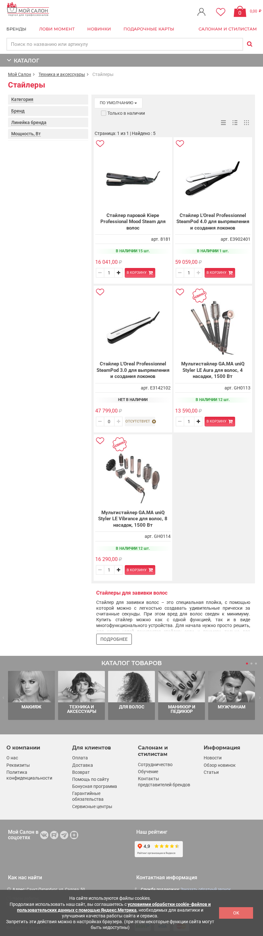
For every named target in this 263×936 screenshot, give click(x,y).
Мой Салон (19, 74)
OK (236, 912)
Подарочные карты (148, 28)
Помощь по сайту (90, 779)
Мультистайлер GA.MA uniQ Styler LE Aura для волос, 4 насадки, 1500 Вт (212, 370)
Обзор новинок (220, 765)
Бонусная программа (94, 786)
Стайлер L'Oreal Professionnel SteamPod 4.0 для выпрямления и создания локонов (212, 222)
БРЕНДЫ (16, 28)
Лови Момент (57, 28)
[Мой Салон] (28, 9)
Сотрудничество (155, 764)
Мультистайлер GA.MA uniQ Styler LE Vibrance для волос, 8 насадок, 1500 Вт (132, 519)
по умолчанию (117, 102)
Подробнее (114, 639)
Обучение (148, 771)
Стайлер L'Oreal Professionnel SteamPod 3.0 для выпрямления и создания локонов (133, 370)
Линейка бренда (29, 122)
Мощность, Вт (26, 133)
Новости (213, 757)
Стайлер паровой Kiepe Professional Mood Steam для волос (132, 222)
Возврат (81, 772)
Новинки (99, 28)
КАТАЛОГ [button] (25, 61)
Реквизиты (18, 765)
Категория (22, 99)
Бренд (18, 110)
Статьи (211, 772)
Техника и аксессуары (61, 74)
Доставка (82, 765)
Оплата (80, 757)
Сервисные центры (92, 806)
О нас (12, 757)
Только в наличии (126, 113)
